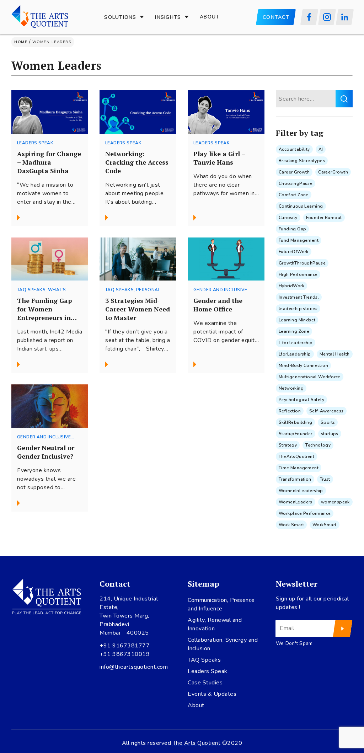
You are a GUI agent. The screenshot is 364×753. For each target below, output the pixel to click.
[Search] (344, 98)
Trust (325, 479)
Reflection (290, 411)
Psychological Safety (301, 399)
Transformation (295, 479)
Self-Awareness (326, 411)
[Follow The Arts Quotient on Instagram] (327, 17)
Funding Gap (292, 229)
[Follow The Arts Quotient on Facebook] (309, 17)
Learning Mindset (297, 320)
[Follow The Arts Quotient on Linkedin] (345, 17)
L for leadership (295, 343)
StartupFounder (295, 434)
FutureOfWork (294, 252)
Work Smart (291, 525)
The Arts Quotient (197, 743)
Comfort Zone (294, 195)
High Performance (298, 274)
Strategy (288, 445)
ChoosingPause (295, 183)
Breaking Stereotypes (302, 161)
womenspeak (335, 502)
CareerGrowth (333, 172)
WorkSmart (324, 525)
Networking (291, 388)
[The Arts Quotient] (39, 17)
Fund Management (298, 240)
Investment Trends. (299, 297)
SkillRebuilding (295, 422)
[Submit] (343, 628)
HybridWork (291, 286)
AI (320, 149)
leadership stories (298, 308)
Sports (328, 422)
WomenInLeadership (301, 490)
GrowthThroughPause (302, 263)
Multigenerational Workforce (310, 377)
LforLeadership (295, 354)
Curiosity (288, 217)
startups (329, 434)
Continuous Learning (301, 206)
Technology (318, 445)
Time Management (298, 468)
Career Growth (294, 172)
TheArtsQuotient (296, 456)
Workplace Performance (305, 513)
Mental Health (335, 354)
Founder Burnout (324, 217)
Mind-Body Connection (303, 365)
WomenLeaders (295, 502)
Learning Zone (294, 331)
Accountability (294, 149)
